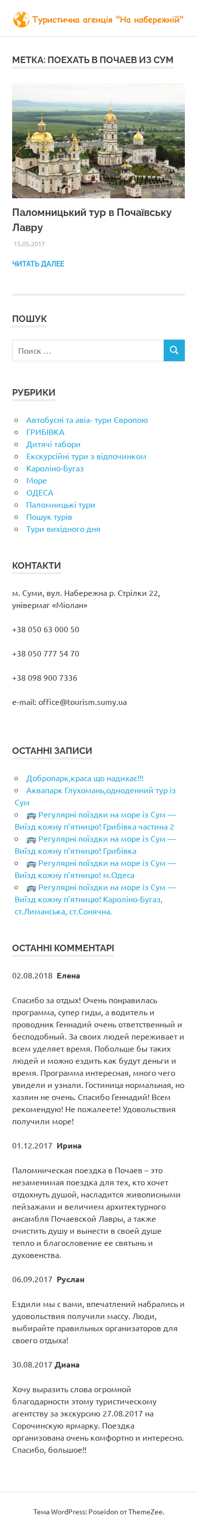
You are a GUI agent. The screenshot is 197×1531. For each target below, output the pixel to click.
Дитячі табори (53, 444)
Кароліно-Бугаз (55, 468)
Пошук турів (49, 516)
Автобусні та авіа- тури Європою (87, 419)
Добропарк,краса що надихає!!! (84, 778)
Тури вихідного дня (63, 528)
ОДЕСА (40, 492)
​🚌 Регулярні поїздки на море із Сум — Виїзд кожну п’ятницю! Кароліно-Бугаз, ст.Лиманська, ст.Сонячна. (95, 899)
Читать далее (38, 264)
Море (36, 480)
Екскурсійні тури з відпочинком (86, 456)
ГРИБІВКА (45, 431)
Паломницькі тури (60, 504)
